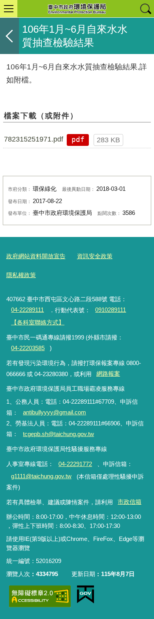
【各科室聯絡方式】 (37, 322)
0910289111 (110, 309)
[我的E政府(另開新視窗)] (85, 594)
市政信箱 (129, 501)
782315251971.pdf (33, 139)
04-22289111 (27, 309)
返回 (9, 36)
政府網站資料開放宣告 (36, 256)
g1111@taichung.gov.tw (41, 476)
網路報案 (108, 373)
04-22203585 (28, 348)
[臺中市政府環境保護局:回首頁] (77, 9)
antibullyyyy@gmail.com (54, 412)
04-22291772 (75, 464)
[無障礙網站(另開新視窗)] (40, 596)
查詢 (145, 8)
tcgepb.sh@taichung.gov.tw (58, 434)
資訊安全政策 (95, 256)
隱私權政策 (21, 275)
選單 (8, 8)
